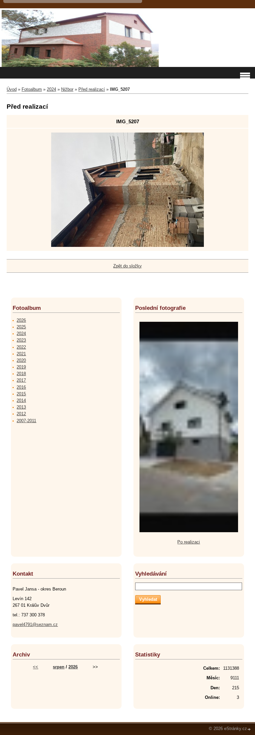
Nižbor (67, 89)
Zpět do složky (127, 265)
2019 (21, 367)
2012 (21, 413)
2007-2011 (26, 420)
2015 (21, 393)
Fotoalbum (32, 89)
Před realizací (91, 89)
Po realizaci (188, 541)
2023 (21, 340)
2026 (21, 320)
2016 (21, 387)
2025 (21, 326)
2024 (51, 89)
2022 (21, 347)
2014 (21, 400)
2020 (21, 360)
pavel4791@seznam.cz (35, 624)
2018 (21, 373)
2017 (21, 380)
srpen (58, 666)
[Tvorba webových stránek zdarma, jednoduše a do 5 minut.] (249, 729)
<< (35, 666)
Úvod (12, 89)
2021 (21, 353)
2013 (21, 407)
